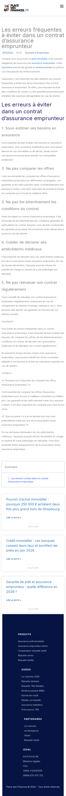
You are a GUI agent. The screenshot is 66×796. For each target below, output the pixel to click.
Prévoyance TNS (30, 709)
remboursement (44, 67)
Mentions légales (31, 761)
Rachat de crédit (29, 695)
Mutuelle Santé (31, 740)
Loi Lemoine (30, 726)
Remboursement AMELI (33, 690)
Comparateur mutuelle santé (32, 650)
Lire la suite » (13, 517)
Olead (27, 735)
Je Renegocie (31, 730)
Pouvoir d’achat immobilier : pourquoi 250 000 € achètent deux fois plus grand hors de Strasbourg (33, 504)
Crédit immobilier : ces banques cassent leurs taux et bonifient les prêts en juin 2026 (32, 545)
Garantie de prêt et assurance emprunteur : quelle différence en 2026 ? (31, 587)
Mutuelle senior (26, 655)
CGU (25, 766)
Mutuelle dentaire (30, 681)
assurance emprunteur (43, 63)
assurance (7, 67)
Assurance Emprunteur (37, 52)
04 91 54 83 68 (30, 756)
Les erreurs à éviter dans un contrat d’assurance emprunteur (28, 480)
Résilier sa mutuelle (31, 700)
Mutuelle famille (26, 660)
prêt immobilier (39, 58)
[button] (61, 6)
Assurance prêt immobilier (31, 641)
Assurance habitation (32, 705)
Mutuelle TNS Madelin (32, 686)
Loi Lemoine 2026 (30, 676)
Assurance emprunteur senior (33, 646)
